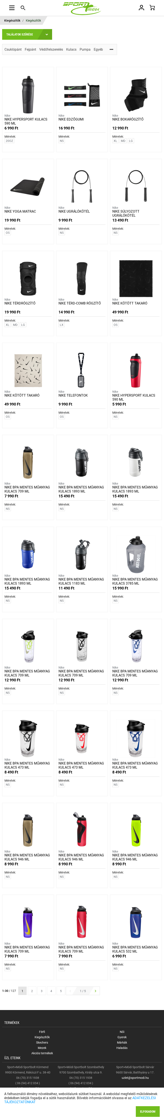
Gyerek (122, 1037)
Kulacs (71, 49)
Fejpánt (30, 49)
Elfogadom (147, 1111)
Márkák (122, 1042)
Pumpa (85, 49)
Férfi (42, 1032)
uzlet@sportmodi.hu (135, 1077)
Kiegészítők (12, 20)
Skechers (42, 1042)
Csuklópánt (13, 49)
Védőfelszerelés (51, 49)
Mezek (42, 1048)
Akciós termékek (42, 1053)
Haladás (121, 1048)
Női (122, 1032)
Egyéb (98, 49)
